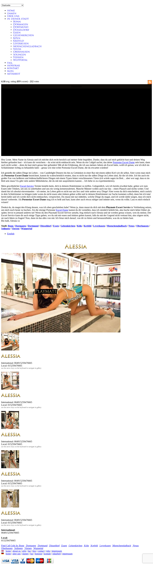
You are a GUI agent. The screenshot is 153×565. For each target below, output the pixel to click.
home (8, 551)
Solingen (5, 228)
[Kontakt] (13, 65)
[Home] (11, 10)
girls (24, 551)
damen (25, 553)
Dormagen (20, 226)
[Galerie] (11, 13)
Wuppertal (26, 228)
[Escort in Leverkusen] (21, 43)
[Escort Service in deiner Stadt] (18, 18)
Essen (56, 226)
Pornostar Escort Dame (124, 162)
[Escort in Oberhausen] (21, 51)
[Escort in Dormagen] (20, 24)
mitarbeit (56, 553)
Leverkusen (99, 226)
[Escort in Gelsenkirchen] (23, 35)
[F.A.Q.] (9, 62)
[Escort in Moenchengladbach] (27, 46)
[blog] (10, 71)
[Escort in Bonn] (17, 21)
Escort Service (27, 186)
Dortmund (33, 226)
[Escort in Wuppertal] (20, 60)
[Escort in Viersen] (18, 57)
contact (41, 551)
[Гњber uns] (13, 16)
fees (34, 551)
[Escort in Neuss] (17, 49)
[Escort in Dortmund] (20, 27)
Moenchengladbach (117, 226)
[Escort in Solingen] (19, 54)
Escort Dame (62, 210)
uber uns (17, 553)
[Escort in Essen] (17, 32)
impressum (57, 551)
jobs (48, 551)
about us (17, 551)
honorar (38, 553)
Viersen (15, 228)
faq (29, 551)
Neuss (131, 226)
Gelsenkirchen (68, 226)
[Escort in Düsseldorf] (21, 29)
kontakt (47, 553)
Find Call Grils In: (10, 545)
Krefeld (87, 226)
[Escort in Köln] (16, 38)
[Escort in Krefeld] (18, 40)
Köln (79, 226)
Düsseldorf (45, 226)
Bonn (10, 226)
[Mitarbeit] (13, 73)
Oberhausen (142, 226)
